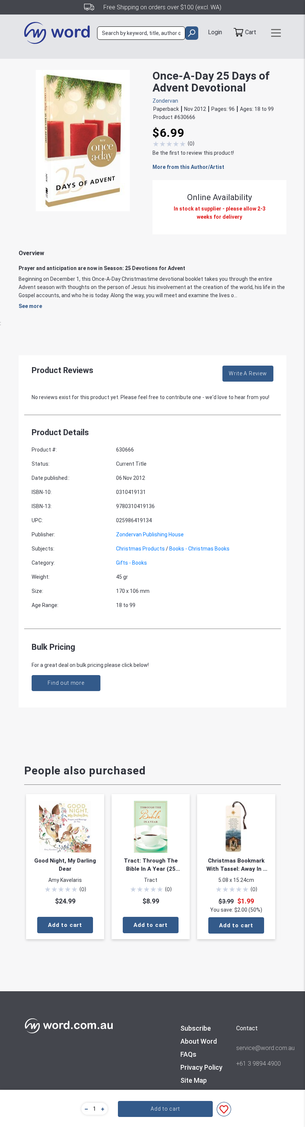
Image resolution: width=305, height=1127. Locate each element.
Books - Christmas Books (199, 549)
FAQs (188, 1054)
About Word (198, 1041)
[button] (85, 1109)
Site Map (193, 1080)
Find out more (66, 683)
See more (30, 306)
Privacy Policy (201, 1067)
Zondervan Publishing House (150, 534)
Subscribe (195, 1028)
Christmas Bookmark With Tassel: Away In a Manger (236, 865)
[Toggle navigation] (276, 33)
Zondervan (165, 101)
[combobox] (141, 33)
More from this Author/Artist (188, 167)
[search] (191, 33)
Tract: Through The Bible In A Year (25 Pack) (151, 865)
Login (215, 32)
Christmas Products (140, 549)
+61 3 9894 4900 (258, 1063)
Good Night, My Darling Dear (65, 864)
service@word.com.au (258, 1047)
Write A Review (248, 373)
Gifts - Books (131, 563)
